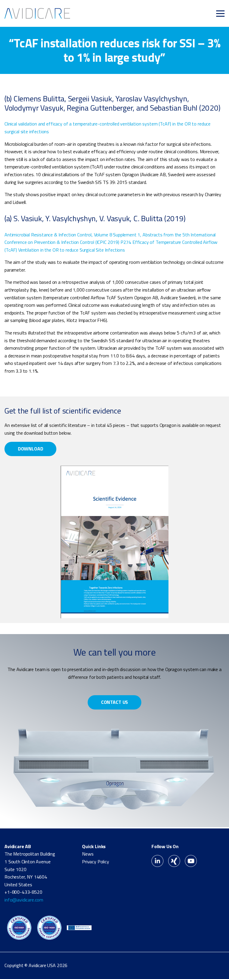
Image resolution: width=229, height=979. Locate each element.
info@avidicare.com (23, 899)
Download (30, 448)
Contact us (114, 702)
